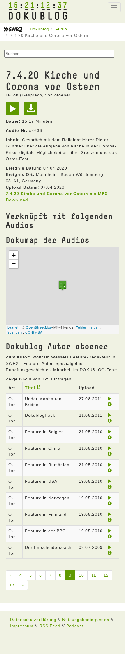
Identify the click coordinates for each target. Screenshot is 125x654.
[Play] (14, 110)
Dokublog (39, 29)
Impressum (21, 626)
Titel (30, 387)
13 (12, 585)
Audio (61, 29)
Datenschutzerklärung (33, 619)
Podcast (74, 626)
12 (106, 575)
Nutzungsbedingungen (85, 619)
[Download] (32, 110)
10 (81, 575)
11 (93, 575)
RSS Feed (49, 626)
